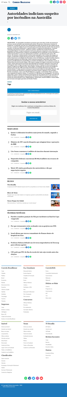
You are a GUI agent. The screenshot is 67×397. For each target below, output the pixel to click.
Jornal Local (49, 329)
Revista (47, 342)
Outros (48, 350)
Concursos (27, 300)
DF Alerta (48, 326)
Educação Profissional (28, 291)
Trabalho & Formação (28, 275)
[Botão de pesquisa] (9, 2)
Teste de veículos (27, 333)
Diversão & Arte (5, 285)
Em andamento (27, 307)
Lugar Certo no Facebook (7, 347)
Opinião (3, 291)
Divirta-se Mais (52, 283)
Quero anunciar (5, 358)
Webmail (48, 280)
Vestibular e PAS (27, 287)
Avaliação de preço (28, 336)
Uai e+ (47, 357)
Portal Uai (48, 355)
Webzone (48, 278)
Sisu (24, 289)
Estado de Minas (50, 353)
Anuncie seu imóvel (6, 329)
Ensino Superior (27, 273)
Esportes (3, 287)
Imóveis (3, 360)
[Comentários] (19, 39)
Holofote (3, 294)
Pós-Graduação (27, 294)
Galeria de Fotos (5, 345)
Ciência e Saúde (5, 289)
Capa (2, 271)
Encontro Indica (49, 347)
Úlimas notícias (5, 336)
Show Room (4, 340)
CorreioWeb (50, 268)
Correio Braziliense (9, 268)
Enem (24, 280)
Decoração (4, 343)
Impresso (5, 304)
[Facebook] (54, 3)
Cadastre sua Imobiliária (7, 352)
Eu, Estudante (29, 268)
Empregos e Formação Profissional (10, 365)
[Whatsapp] (8, 39)
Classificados (6, 355)
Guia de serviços (5, 338)
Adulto (3, 367)
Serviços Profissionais (6, 370)
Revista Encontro (53, 337)
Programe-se (49, 289)
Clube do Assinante (6, 316)
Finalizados (26, 312)
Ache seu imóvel (5, 326)
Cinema (47, 286)
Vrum (25, 324)
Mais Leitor (48, 298)
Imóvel (4, 324)
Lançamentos (4, 333)
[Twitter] (15, 39)
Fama (47, 271)
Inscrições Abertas (28, 309)
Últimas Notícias (27, 282)
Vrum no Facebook (28, 343)
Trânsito (3, 301)
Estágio (25, 278)
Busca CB (3, 314)
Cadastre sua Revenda (29, 347)
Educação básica (27, 271)
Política (3, 275)
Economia (3, 280)
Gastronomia (49, 275)
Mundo (3, 282)
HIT (47, 293)
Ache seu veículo (27, 326)
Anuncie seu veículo (28, 329)
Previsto (25, 305)
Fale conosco (26, 296)
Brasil (2, 278)
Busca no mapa (5, 331)
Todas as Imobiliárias (6, 350)
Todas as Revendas (28, 345)
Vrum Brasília (49, 333)
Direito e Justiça (5, 309)
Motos (25, 340)
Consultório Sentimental (52, 273)
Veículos (3, 363)
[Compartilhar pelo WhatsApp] (30, 137)
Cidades (3, 273)
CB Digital (3, 312)
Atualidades (49, 344)
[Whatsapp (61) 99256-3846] (51, 3)
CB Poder (48, 331)
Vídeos (25, 338)
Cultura (25, 285)
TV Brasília (50, 324)
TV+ (47, 295)
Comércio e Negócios (6, 372)
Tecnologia (4, 296)
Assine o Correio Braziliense (8, 319)
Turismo (3, 298)
